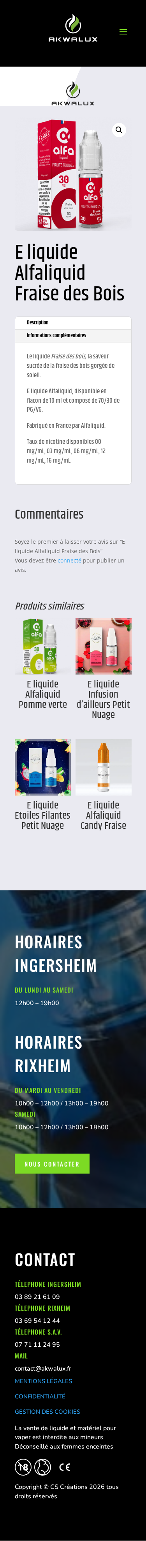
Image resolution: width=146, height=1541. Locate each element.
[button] (119, 130)
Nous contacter (52, 1163)
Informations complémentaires (56, 335)
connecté (69, 560)
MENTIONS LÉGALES (43, 1381)
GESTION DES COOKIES (47, 1412)
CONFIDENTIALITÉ (40, 1396)
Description (37, 322)
